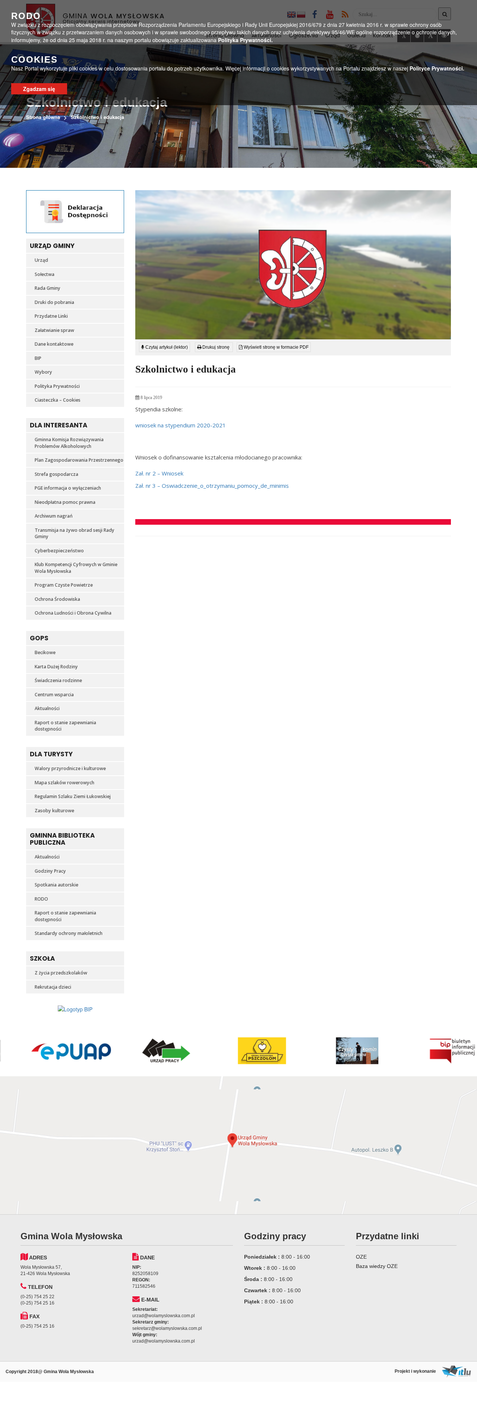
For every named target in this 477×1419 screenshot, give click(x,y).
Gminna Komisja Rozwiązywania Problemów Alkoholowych (69, 442)
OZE (361, 1257)
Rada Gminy (47, 288)
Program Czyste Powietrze (64, 585)
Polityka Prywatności (57, 386)
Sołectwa (44, 274)
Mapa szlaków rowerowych (64, 782)
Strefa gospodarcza (56, 474)
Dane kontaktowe (54, 344)
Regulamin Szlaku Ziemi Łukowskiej (73, 796)
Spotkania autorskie (56, 885)
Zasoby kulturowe (54, 810)
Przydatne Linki (51, 316)
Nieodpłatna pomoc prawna (65, 502)
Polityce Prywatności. (437, 68)
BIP (38, 358)
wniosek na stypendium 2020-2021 (180, 425)
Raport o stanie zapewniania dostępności (65, 725)
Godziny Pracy (50, 871)
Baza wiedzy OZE (377, 1266)
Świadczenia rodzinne (58, 680)
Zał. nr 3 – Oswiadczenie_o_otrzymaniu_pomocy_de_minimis (212, 485)
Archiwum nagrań (54, 516)
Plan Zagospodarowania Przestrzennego (79, 460)
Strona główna (43, 116)
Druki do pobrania (54, 302)
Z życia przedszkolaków (61, 973)
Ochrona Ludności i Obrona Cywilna (73, 613)
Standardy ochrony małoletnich (68, 933)
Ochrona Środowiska (57, 599)
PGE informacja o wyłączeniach (68, 488)
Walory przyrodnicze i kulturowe (70, 768)
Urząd (41, 260)
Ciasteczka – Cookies (57, 400)
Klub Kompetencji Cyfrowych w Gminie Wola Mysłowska (76, 567)
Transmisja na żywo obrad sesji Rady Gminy (74, 533)
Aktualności (47, 708)
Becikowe (45, 652)
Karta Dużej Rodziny (56, 666)
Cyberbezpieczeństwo (59, 550)
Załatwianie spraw (54, 330)
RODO (41, 899)
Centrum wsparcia (54, 694)
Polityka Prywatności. (245, 39)
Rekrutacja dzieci (53, 987)
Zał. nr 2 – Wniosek (159, 473)
